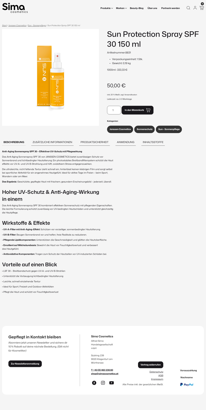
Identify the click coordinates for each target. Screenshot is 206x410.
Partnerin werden (170, 8)
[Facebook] (95, 383)
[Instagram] (104, 383)
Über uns (152, 8)
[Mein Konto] (195, 8)
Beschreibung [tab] (14, 142)
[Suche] (188, 8)
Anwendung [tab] (125, 142)
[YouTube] (112, 383)
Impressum (157, 379)
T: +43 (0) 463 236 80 (102, 370)
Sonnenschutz (144, 129)
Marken (120, 8)
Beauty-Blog (136, 8)
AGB (160, 375)
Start (4, 25)
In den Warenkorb (134, 110)
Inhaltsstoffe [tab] (153, 142)
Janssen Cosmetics (17, 25)
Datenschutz (156, 371)
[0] (202, 8)
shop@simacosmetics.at (104, 373)
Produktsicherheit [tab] (94, 142)
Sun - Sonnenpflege (37, 25)
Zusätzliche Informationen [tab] (52, 142)
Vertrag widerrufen (151, 364)
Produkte (105, 8)
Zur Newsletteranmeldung (25, 363)
